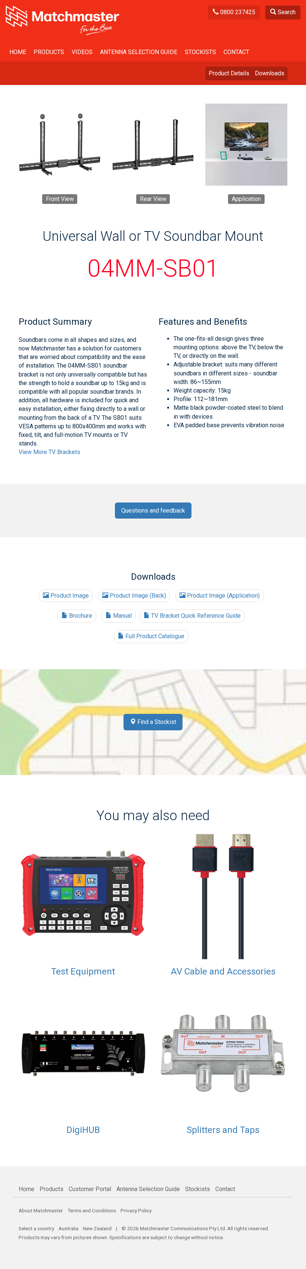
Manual (122, 615)
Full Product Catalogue (154, 636)
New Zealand (97, 1228)
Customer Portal (90, 1189)
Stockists (200, 52)
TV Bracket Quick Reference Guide (195, 615)
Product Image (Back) (137, 595)
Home (17, 52)
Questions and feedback (153, 510)
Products (49, 52)
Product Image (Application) (222, 595)
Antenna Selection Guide (138, 52)
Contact (236, 52)
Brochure (80, 615)
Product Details (229, 73)
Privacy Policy (136, 1210)
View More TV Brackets (49, 452)
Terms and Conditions (92, 1210)
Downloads (269, 73)
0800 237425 (237, 12)
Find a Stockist (156, 721)
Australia (68, 1228)
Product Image (69, 595)
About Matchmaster (41, 1210)
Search (286, 12)
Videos (82, 52)
